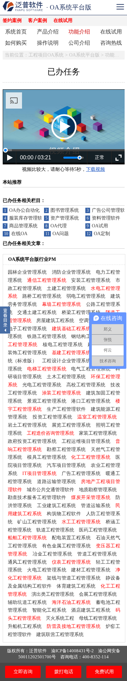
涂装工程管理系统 (61, 392)
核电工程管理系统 (63, 344)
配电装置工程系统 (71, 537)
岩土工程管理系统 (27, 425)
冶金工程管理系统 (52, 554)
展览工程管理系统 (71, 425)
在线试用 (63, 20)
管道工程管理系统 (97, 554)
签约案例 (12, 20)
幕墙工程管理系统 (61, 304)
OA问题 (60, 233)
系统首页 (16, 32)
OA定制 (102, 233)
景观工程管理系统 (46, 401)
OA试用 (100, 225)
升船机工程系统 (25, 626)
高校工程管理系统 (86, 384)
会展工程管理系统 (98, 594)
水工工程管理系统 (81, 521)
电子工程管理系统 (27, 328)
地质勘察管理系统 (98, 489)
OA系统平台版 (84, 55)
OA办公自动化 (24, 210)
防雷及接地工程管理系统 (74, 626)
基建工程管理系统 (71, 352)
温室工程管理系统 (97, 416)
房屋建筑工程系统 (55, 320)
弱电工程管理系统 (86, 296)
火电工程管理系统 (46, 569)
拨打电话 (63, 671)
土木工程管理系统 (66, 376)
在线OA (19, 233)
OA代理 (58, 225)
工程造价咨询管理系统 (50, 433)
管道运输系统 (95, 505)
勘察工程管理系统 (66, 449)
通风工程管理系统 (27, 562)
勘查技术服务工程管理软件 (37, 497)
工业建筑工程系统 (56, 505)
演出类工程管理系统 (52, 594)
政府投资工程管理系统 (32, 441)
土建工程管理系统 (66, 288)
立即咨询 (23, 671)
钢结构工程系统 (88, 336)
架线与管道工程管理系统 (74, 578)
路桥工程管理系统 (42, 296)
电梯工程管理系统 (46, 368)
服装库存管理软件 (28, 218)
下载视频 (95, 169)
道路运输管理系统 (56, 481)
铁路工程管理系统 (46, 336)
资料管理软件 (106, 218)
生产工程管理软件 (66, 409)
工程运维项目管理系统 (86, 441)
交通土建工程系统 (37, 312)
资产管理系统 (64, 218)
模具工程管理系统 (46, 457)
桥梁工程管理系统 (81, 312)
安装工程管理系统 (90, 280)
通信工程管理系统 (46, 280)
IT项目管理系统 (39, 473)
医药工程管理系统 (98, 529)
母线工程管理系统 (98, 618)
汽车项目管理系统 (66, 465)
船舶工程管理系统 (27, 537)
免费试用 (104, 671)
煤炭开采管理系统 (90, 497)
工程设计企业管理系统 (66, 360)
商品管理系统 (23, 225)
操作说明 (48, 43)
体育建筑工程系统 (76, 586)
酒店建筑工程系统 (90, 610)
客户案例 (37, 20)
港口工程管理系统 (90, 401)
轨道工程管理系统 (55, 529)
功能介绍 (79, 32)
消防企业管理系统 (71, 272)
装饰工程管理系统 (27, 352)
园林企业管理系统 (27, 272)
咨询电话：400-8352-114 (84, 656)
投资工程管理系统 (52, 416)
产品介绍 (48, 32)
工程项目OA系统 (46, 55)
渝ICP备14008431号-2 (72, 650)
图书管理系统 (64, 210)
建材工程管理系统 (90, 569)
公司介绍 (79, 43)
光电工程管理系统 (42, 384)
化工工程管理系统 (90, 457)
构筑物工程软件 (64, 513)
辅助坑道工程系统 (27, 602)
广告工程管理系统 (81, 473)
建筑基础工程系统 (71, 328)
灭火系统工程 (60, 618)
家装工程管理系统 (98, 433)
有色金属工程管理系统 (66, 545)
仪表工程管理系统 (71, 562)
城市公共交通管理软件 (50, 489)
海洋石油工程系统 (71, 602)
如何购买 (16, 43)
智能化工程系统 (49, 610)
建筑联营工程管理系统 (60, 634)
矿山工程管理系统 (37, 521)
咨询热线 (111, 43)
